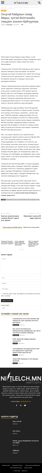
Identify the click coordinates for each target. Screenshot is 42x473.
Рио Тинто (16, 431)
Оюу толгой (17, 421)
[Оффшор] (6, 453)
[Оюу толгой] (6, 424)
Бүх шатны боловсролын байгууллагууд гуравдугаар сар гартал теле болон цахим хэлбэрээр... (27, 331)
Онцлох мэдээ (28, 199)
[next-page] (22, 249)
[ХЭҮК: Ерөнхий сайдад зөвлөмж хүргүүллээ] (6, 342)
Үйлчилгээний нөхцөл (16, 467)
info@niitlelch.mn (26, 401)
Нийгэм (10, 7)
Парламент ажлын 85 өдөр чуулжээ (32, 217)
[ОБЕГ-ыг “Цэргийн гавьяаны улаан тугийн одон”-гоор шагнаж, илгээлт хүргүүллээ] (34, 235)
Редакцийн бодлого (17, 465)
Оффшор (16, 450)
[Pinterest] (12, 30)
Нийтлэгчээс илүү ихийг (31, 227)
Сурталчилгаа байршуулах (32, 465)
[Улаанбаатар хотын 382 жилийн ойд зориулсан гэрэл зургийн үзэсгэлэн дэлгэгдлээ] (6, 321)
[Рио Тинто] (6, 434)
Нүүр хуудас (4, 7)
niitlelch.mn (24, 470)
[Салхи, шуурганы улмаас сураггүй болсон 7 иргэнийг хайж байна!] (21, 235)
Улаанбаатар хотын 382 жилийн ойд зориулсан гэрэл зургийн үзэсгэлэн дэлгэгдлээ (26, 320)
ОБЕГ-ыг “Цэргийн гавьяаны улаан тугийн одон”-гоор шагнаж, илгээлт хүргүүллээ (33, 243)
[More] (22, 30)
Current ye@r (5, 305)
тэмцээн (36, 199)
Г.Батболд (9, 24)
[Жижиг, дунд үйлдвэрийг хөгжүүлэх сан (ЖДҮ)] (6, 443)
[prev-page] (20, 249)
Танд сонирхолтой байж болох (12, 227)
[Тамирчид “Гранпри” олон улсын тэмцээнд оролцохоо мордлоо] (7, 235)
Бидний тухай (6, 465)
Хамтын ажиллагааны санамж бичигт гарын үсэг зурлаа (10, 218)
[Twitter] (8, 30)
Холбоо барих (28, 467)
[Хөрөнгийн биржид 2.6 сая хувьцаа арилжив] (6, 361)
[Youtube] (25, 405)
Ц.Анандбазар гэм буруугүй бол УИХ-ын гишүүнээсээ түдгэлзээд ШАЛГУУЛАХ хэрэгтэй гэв (26, 350)
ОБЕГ (8, 199)
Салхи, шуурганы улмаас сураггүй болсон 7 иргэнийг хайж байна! (20, 243)
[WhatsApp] (17, 30)
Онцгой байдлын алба (17, 199)
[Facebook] (3, 30)
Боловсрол (16, 325)
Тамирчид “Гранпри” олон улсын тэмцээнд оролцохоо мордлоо (7, 242)
